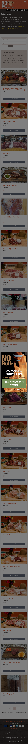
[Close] (26, 353)
